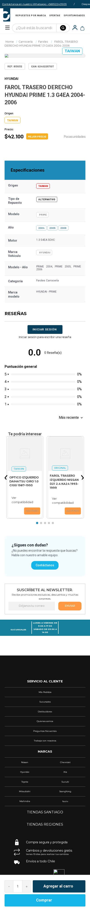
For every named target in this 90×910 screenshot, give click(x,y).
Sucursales (18, 629)
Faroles (43, 41)
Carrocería (26, 41)
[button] (7, 477)
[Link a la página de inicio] (10, 42)
